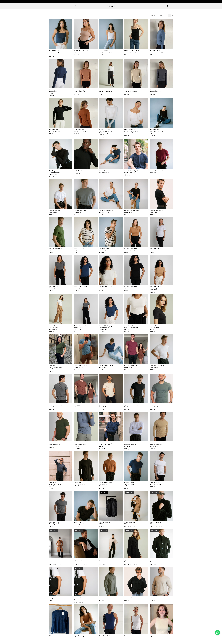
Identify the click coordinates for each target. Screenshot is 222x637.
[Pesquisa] (164, 6)
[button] (162, 15)
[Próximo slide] (120, 34)
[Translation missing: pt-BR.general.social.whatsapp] (217, 632)
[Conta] (168, 6)
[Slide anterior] (101, 34)
